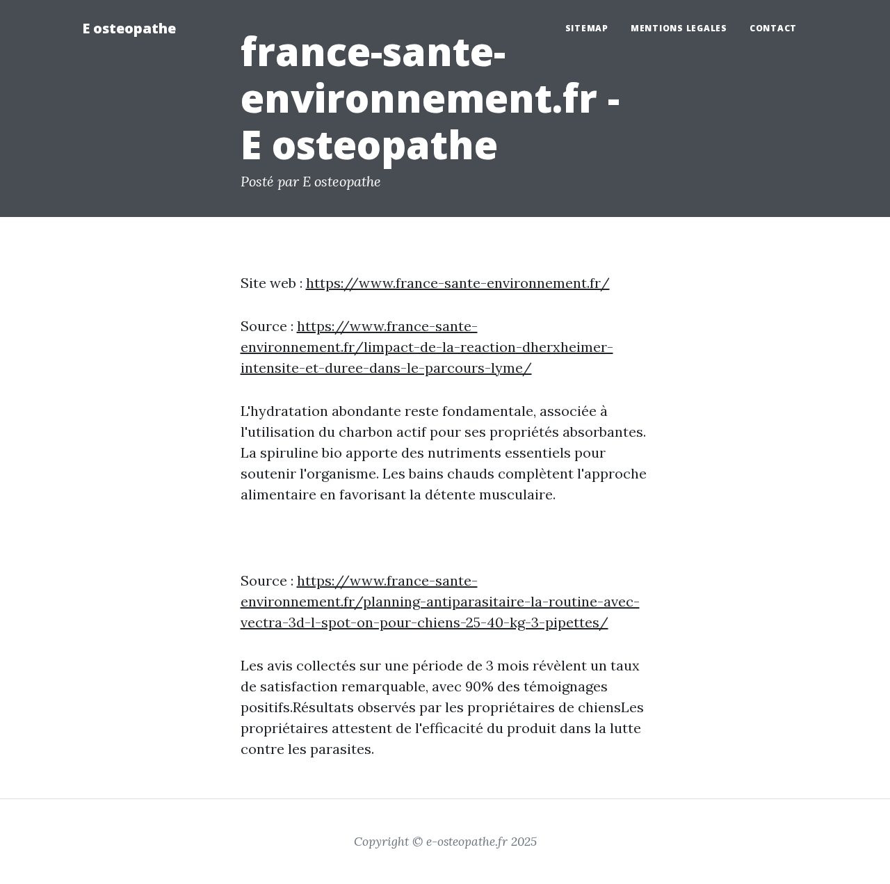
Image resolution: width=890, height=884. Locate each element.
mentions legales (679, 28)
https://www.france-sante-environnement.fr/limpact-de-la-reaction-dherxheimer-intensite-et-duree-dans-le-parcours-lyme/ (427, 346)
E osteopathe (129, 28)
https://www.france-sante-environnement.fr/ (458, 282)
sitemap (586, 28)
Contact (773, 28)
